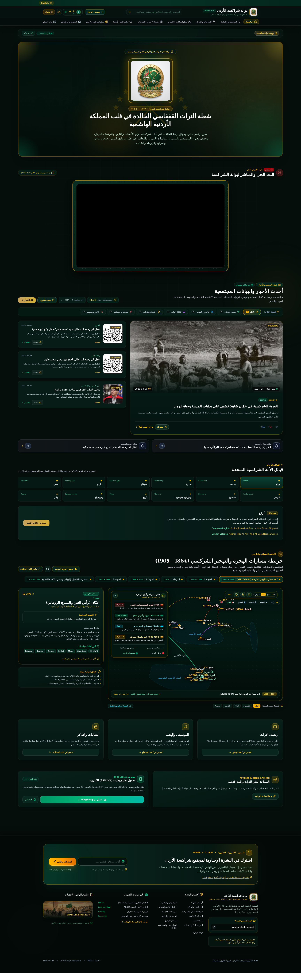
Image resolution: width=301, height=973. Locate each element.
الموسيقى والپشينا (169, 902)
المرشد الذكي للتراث (193, 925)
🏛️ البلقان (252, 602)
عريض (257, 595)
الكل (256, 706)
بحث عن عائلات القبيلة (36, 523)
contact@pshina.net (243, 927)
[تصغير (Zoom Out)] (242, 594)
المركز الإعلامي (196, 916)
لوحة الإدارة (198, 932)
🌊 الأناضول (241, 602)
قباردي (227, 706)
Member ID (48, 960)
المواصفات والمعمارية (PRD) (167, 926)
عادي (269, 595)
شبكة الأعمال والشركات (192, 911)
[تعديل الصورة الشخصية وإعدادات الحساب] (59, 12)
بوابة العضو (198, 920)
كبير (263, 595)
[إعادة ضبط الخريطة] (48, 569)
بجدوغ (217, 706)
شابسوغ (247, 706)
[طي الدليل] (115, 596)
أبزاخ (237, 706)
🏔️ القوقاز (263, 602)
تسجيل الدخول (170, 920)
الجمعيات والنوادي (169, 916)
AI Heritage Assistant (71, 960)
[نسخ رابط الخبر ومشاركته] (162, 446)
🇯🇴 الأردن (230, 602)
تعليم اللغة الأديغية (169, 911)
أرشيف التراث (197, 902)
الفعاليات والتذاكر (195, 907)
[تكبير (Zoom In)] (249, 594)
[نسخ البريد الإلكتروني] (214, 927)
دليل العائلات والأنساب (167, 907)
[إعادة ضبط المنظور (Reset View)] (236, 594)
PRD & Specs (94, 960)
